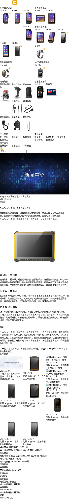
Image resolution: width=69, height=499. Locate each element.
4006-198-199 (6, 498)
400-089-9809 (6, 490)
